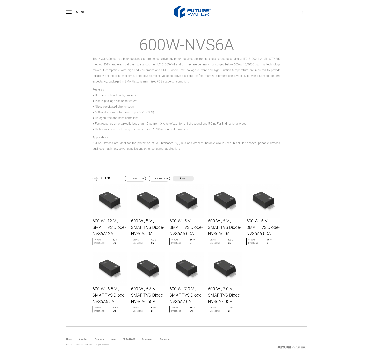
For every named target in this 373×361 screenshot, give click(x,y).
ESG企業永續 (129, 339)
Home (69, 339)
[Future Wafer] (192, 12)
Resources (147, 339)
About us (83, 339)
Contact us (165, 339)
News (113, 339)
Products (99, 339)
